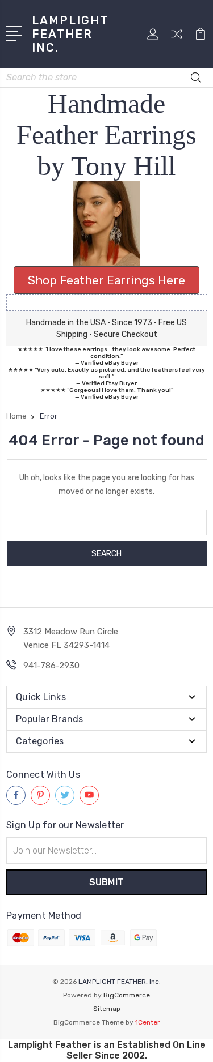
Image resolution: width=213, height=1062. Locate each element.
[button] (106, 223)
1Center (147, 1022)
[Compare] (176, 38)
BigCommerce (126, 995)
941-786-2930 (51, 665)
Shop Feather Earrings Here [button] (106, 280)
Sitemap (106, 1009)
